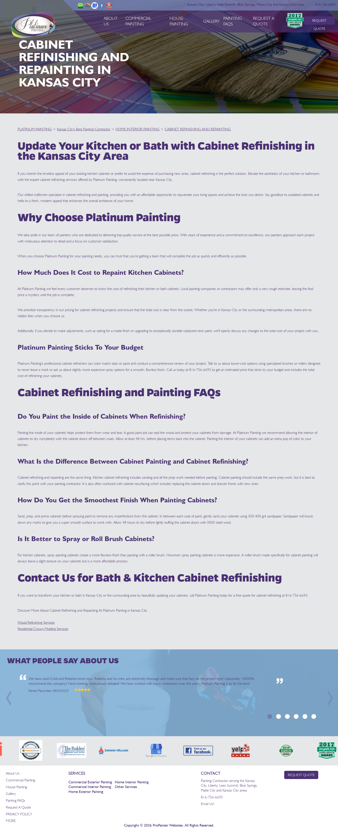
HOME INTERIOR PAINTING (137, 129)
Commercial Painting (20, 780)
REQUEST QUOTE (319, 21)
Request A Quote (18, 807)
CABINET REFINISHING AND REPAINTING (198, 129)
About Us (13, 773)
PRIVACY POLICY (19, 814)
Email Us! (207, 804)
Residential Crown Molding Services (43, 629)
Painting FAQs (15, 800)
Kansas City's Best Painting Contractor (83, 129)
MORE (11, 821)
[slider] (82, 689)
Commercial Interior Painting (89, 787)
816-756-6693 (325, 4)
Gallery (211, 21)
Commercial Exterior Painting (90, 782)
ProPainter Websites (168, 825)
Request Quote (301, 775)
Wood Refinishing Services (36, 622)
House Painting (16, 787)
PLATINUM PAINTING (35, 129)
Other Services (126, 787)
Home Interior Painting (131, 782)
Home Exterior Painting (85, 792)
